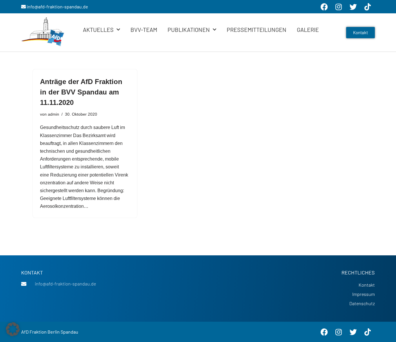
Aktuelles (98, 29)
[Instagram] (338, 332)
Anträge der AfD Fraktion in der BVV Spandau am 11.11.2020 (81, 92)
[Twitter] (353, 332)
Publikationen (189, 29)
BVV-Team (143, 29)
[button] (13, 329)
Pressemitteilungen (256, 29)
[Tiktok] (367, 332)
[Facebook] (324, 332)
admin (53, 114)
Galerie (308, 29)
